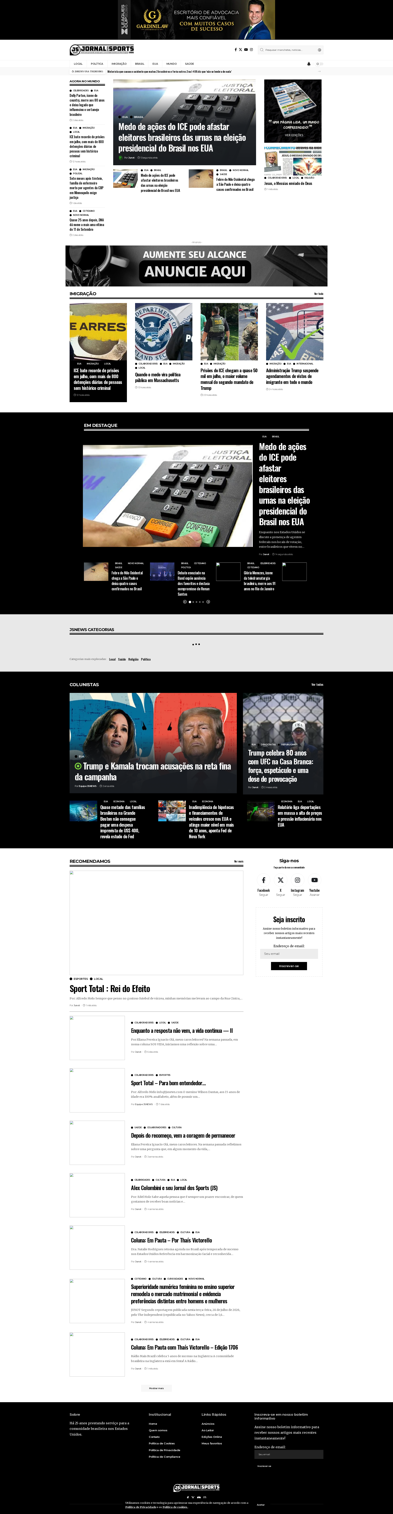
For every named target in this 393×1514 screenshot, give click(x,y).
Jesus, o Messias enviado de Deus (288, 183)
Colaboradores (277, 178)
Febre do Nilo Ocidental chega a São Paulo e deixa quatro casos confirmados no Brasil (235, 184)
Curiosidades (175, 1279)
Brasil (139, 117)
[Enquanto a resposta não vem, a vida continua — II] (97, 1038)
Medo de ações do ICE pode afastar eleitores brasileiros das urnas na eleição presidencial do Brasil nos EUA (182, 137)
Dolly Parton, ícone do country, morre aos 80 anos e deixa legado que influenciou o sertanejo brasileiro (87, 105)
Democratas (268, 745)
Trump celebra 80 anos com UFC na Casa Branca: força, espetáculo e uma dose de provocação (280, 765)
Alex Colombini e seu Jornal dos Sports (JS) (174, 1188)
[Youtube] (315, 885)
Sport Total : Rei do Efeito (110, 988)
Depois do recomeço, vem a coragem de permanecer (183, 1135)
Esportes (81, 979)
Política (186, 568)
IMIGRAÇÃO (83, 293)
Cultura (177, 1128)
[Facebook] (236, 49)
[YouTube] (246, 49)
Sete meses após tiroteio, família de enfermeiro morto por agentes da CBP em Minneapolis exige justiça (87, 188)
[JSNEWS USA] (102, 50)
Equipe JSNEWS (88, 786)
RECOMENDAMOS (90, 861)
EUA (96, 91)
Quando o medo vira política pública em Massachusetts (157, 377)
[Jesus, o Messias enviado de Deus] (293, 161)
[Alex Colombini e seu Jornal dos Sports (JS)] (97, 1195)
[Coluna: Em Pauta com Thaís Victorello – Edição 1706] (97, 1354)
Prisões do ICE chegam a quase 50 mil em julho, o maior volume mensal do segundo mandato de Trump (229, 379)
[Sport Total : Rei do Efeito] (156, 923)
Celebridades (81, 91)
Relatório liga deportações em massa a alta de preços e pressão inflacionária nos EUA (300, 816)
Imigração (89, 128)
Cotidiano (89, 211)
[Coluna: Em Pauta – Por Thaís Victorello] (97, 1247)
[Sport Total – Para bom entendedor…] (97, 1090)
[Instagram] (251, 49)
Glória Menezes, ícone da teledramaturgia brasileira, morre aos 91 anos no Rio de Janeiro (260, 580)
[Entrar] (301, 64)
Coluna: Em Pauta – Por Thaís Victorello (171, 1240)
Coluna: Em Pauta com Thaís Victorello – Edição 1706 (184, 1347)
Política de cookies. (175, 1507)
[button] (319, 71)
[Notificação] (309, 64)
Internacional (305, 364)
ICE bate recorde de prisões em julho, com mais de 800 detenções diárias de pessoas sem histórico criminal (87, 146)
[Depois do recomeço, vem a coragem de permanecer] (97, 1143)
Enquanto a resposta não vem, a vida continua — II (182, 1030)
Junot (131, 157)
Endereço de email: (289, 946)
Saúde (223, 174)
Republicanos (289, 745)
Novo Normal (81, 215)
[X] (240, 49)
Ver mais (238, 861)
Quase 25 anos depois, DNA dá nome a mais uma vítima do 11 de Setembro (87, 224)
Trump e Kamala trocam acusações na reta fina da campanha (153, 771)
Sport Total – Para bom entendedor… (168, 1083)
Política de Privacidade (140, 1507)
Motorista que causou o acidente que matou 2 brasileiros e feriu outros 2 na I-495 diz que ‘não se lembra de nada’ (169, 71)
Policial (77, 174)
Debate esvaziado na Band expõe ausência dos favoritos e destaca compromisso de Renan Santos (194, 583)
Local (76, 132)
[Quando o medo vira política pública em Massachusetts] (163, 331)
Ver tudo (318, 293)
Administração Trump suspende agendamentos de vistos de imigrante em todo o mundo (292, 376)
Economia (118, 802)
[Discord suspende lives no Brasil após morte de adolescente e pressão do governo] (294, 571)
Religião (309, 178)
